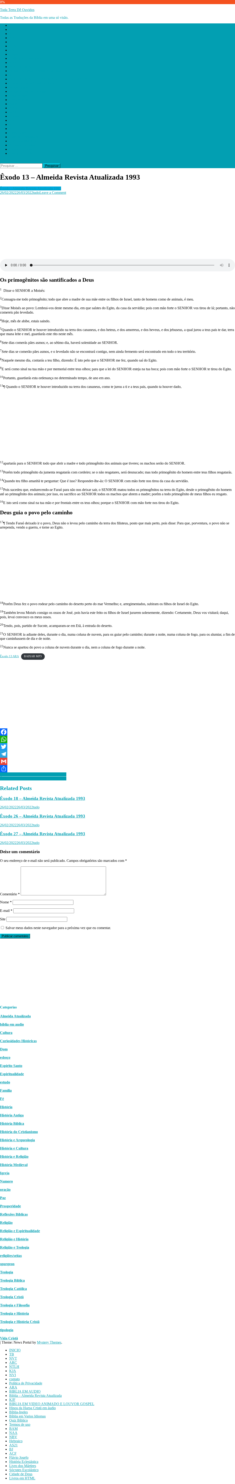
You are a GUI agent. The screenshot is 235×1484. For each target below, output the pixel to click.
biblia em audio (12, 1024)
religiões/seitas (11, 1256)
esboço (5, 1057)
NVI (12, 50)
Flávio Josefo (18, 133)
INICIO (15, 25)
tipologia (6, 1330)
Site (3, 919)
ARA (13, 62)
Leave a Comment (52, 193)
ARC (13, 38)
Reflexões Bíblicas (14, 1214)
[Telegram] (117, 754)
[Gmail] (117, 761)
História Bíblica (12, 1123)
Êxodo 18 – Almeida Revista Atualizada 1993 (42, 798)
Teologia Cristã (12, 1297)
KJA (12, 46)
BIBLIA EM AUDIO (25, 67)
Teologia (6, 1272)
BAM (13, 104)
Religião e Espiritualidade (20, 1231)
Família (6, 1090)
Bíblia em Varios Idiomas (27, 91)
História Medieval (14, 1165)
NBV (13, 112)
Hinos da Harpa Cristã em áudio (32, 83)
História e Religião (14, 1156)
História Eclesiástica (23, 137)
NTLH (14, 42)
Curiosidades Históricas (18, 1041)
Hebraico (15, 116)
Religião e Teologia (14, 1247)
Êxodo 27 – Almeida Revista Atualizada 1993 (42, 833)
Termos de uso (19, 100)
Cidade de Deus (20, 149)
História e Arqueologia (17, 1140)
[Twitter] (117, 746)
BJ (11, 124)
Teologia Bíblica (12, 1280)
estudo (5, 1082)
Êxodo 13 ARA (9, 656)
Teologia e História (14, 1313)
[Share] (117, 768)
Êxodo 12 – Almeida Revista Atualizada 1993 (33, 778)
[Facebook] (117, 732)
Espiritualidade (12, 1074)
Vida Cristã (9, 1338)
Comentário (10, 894)
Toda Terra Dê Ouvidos (17, 10)
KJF (12, 75)
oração (5, 1190)
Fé (2, 1099)
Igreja (4, 1173)
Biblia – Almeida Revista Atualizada (35, 71)
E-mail (6, 911)
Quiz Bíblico (18, 95)
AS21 (13, 120)
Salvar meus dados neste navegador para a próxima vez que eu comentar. (58, 928)
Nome (6, 902)
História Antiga (12, 1115)
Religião (6, 1223)
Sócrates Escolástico (24, 145)
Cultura (6, 1033)
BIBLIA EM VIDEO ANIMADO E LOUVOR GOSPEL (51, 79)
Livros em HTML (22, 153)
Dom (4, 1049)
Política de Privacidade (25, 58)
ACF (13, 129)
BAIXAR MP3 (33, 656)
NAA (13, 108)
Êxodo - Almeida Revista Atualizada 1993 (30, 188)
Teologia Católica (13, 1289)
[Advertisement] (117, 227)
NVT (13, 34)
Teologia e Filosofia (15, 1305)
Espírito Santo (11, 1066)
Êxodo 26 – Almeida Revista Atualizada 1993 (42, 816)
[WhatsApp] (117, 739)
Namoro (6, 1181)
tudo (36, 193)
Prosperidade (10, 1206)
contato (14, 54)
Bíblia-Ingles (18, 87)
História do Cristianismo (19, 1132)
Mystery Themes (49, 1342)
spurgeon (7, 1264)
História (6, 1107)
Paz (3, 1198)
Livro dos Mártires (22, 141)
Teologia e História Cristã (19, 1322)
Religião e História (14, 1239)
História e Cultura (14, 1148)
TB (11, 29)
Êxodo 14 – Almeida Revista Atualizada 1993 (33, 774)
